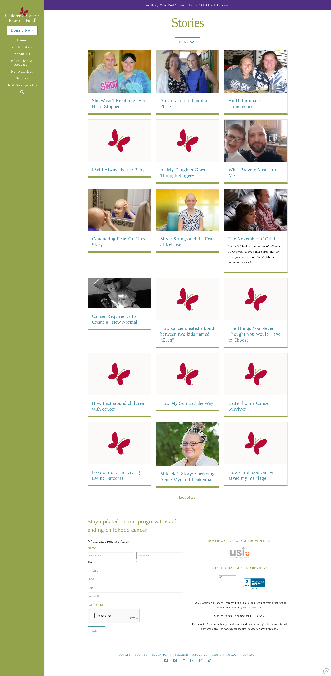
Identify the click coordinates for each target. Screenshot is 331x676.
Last (139, 562)
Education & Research (170, 655)
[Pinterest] (209, 660)
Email (93, 571)
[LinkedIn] (183, 660)
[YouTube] (192, 660)
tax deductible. (255, 607)
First (90, 562)
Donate (125, 655)
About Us (199, 655)
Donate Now (22, 30)
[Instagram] (201, 660)
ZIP (91, 588)
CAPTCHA (95, 605)
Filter (184, 42)
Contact (249, 655)
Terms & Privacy (225, 655)
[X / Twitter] (175, 660)
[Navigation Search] (22, 92)
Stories (141, 655)
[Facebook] (166, 660)
